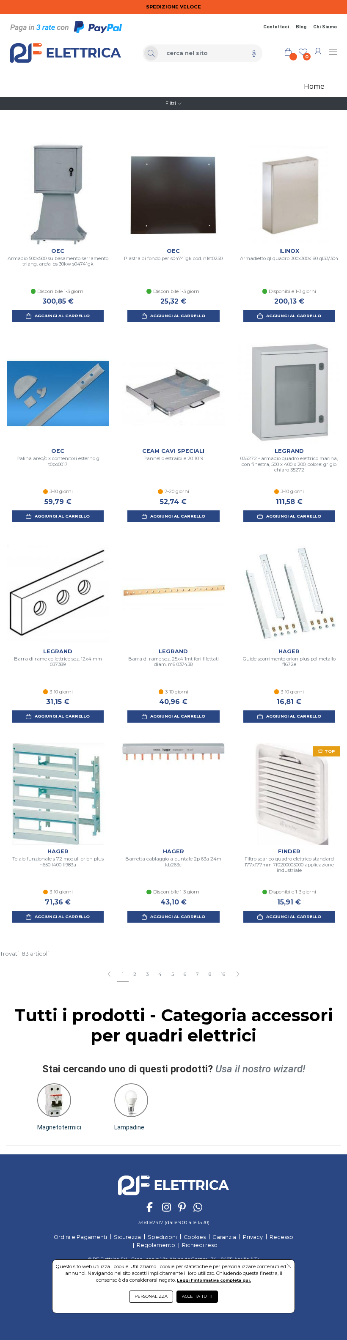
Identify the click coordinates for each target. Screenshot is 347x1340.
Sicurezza (127, 1237)
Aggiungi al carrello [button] (62, 315)
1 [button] (123, 974)
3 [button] (147, 974)
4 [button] (160, 974)
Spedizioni (162, 1237)
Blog (301, 27)
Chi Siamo (325, 27)
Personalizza (151, 1296)
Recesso (281, 1237)
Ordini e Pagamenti (80, 1237)
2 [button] (134, 974)
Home (314, 86)
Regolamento (156, 1245)
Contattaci (276, 27)
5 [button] (172, 974)
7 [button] (197, 974)
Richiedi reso (200, 1245)
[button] (237, 974)
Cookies (195, 1237)
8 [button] (210, 974)
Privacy (253, 1237)
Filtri (170, 103)
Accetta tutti (197, 1296)
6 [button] (185, 974)
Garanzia (224, 1237)
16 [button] (223, 974)
